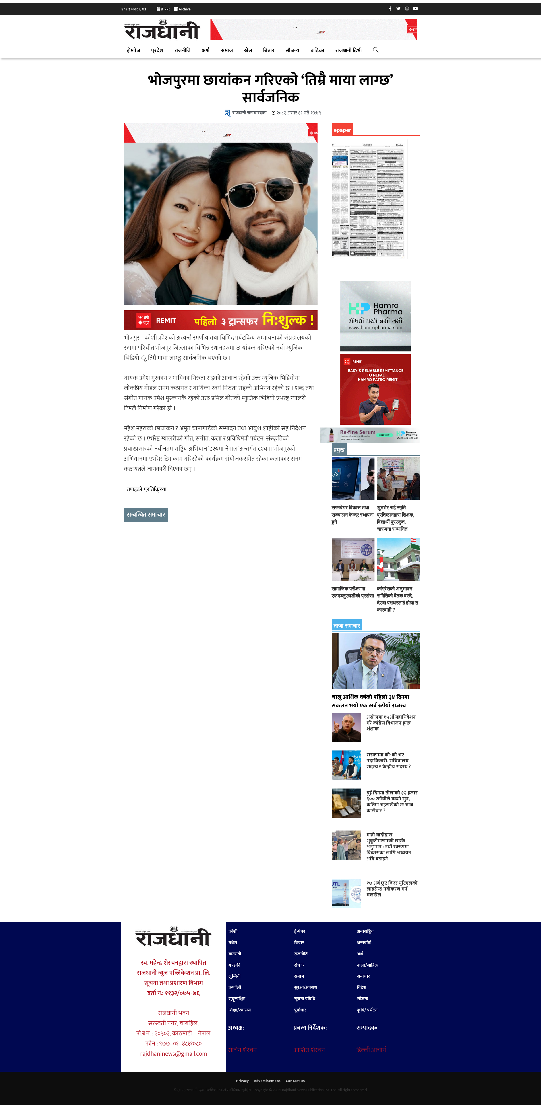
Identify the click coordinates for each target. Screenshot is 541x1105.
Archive (184, 9)
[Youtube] (415, 8)
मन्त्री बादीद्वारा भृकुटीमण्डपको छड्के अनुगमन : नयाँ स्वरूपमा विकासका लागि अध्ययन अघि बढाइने (389, 847)
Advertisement (267, 1081)
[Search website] (375, 51)
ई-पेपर (165, 9)
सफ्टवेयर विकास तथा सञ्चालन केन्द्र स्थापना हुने (353, 514)
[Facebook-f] (390, 8)
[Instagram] (407, 8)
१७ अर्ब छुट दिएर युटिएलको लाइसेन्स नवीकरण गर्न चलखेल (392, 889)
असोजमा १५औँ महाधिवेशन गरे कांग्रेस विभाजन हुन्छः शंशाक (391, 723)
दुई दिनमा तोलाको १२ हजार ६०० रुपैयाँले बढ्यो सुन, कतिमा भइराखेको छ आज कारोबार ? (392, 802)
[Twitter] (398, 8)
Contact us (295, 1081)
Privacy (242, 1081)
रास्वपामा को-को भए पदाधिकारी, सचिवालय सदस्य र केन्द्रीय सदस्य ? (389, 761)
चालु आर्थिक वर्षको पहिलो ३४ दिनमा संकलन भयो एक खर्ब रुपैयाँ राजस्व (370, 701)
